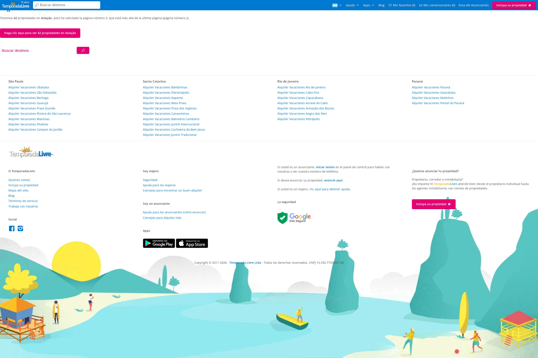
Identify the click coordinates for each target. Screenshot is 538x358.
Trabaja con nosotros (23, 206)
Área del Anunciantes (474, 5)
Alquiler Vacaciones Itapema (163, 98)
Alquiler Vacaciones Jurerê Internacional (171, 124)
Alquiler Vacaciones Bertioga (28, 98)
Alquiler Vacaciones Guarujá (28, 103)
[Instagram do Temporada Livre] (21, 230)
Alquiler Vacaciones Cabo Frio (298, 92)
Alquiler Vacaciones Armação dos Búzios (305, 108)
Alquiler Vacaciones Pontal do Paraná (438, 103)
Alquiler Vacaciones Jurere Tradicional (169, 135)
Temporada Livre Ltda (245, 263)
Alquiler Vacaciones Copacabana (300, 98)
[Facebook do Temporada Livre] (12, 230)
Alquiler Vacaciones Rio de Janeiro (301, 87)
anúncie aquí (333, 180)
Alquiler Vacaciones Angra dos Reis (302, 113)
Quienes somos (19, 180)
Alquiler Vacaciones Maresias (29, 119)
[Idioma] (337, 5)
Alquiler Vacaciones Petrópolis (298, 119)
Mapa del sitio (18, 190)
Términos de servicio (23, 201)
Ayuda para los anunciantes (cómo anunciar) (174, 212)
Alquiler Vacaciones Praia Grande (31, 108)
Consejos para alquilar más (162, 218)
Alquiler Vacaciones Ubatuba (28, 87)
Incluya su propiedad (511, 5)
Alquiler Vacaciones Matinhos (433, 98)
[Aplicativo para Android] (159, 247)
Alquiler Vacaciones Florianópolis (166, 92)
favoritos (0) (404, 5)
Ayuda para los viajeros (159, 185)
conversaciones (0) (439, 5)
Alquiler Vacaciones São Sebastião (32, 92)
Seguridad (150, 180)
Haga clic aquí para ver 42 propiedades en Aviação (40, 33)
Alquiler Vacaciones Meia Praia (164, 103)
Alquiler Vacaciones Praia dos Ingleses (170, 108)
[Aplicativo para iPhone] (192, 247)
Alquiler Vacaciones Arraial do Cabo (302, 103)
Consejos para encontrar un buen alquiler (172, 190)
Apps (367, 5)
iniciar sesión (325, 167)
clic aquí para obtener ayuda (329, 189)
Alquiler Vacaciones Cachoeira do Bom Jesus (174, 129)
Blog (381, 5)
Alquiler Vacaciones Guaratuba (433, 92)
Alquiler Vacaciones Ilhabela (28, 124)
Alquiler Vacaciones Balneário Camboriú (171, 119)
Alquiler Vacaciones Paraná (431, 87)
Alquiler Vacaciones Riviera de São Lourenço (39, 113)
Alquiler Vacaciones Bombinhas (165, 87)
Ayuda (351, 5)
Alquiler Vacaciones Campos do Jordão (35, 129)
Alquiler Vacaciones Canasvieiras (166, 113)
